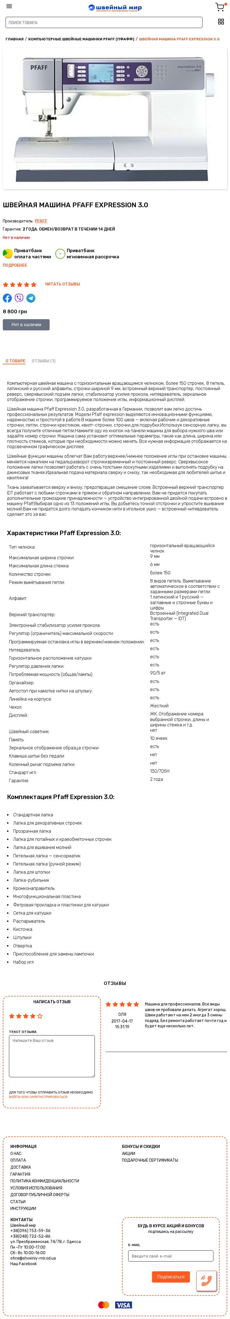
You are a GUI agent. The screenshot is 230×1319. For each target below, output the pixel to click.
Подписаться (171, 1276)
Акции (128, 1153)
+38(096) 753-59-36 (30, 1230)
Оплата (18, 1160)
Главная (15, 39)
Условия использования (36, 1188)
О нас (15, 1153)
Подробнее (15, 265)
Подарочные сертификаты (150, 1160)
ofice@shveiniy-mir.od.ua (33, 1258)
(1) (53, 361)
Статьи (18, 1202)
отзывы (40, 361)
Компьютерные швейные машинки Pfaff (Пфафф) (81, 39)
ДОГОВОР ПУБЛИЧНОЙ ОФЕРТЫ (39, 1195)
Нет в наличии (26, 324)
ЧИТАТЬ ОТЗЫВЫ (62, 284)
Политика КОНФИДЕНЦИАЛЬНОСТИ (44, 1181)
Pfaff (41, 221)
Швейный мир (23, 1225)
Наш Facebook (23, 1264)
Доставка (20, 1167)
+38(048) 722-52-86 (30, 1236)
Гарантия (20, 1174)
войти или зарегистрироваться (38, 1097)
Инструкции (23, 1208)
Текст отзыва (22, 1032)
